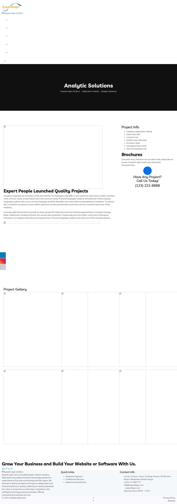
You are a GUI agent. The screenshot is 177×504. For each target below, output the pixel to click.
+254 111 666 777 (132, 482)
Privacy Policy (169, 498)
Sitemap (171, 500)
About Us (15, 19)
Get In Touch (7, 468)
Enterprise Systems (74, 476)
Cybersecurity (17, 28)
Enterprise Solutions (20, 36)
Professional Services (20, 44)
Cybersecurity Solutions (76, 482)
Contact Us (16, 52)
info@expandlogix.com (134, 485)
